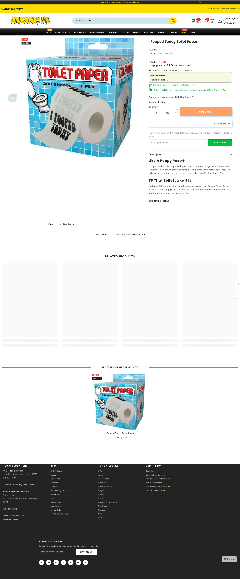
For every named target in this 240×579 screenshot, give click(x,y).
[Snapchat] (70, 562)
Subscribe (220, 142)
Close (200, 2)
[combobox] (121, 21)
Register (235, 18)
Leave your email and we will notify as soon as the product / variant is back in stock (190, 135)
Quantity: (153, 107)
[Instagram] (48, 562)
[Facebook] (41, 562)
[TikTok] (63, 562)
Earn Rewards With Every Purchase (223, 9)
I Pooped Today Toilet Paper (120, 433)
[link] (174, 112)
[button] (190, 65)
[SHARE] (168, 113)
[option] (81, 97)
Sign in (225, 19)
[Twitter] (85, 562)
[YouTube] (78, 562)
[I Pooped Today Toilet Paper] (120, 402)
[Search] (124, 21)
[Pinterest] (56, 562)
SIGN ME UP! (86, 551)
